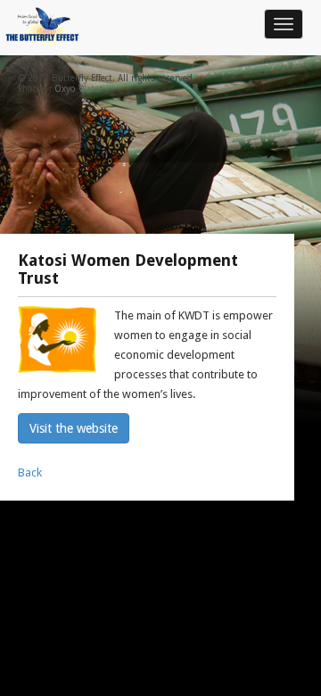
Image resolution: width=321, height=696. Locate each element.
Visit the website (73, 428)
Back (30, 472)
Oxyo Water (78, 89)
